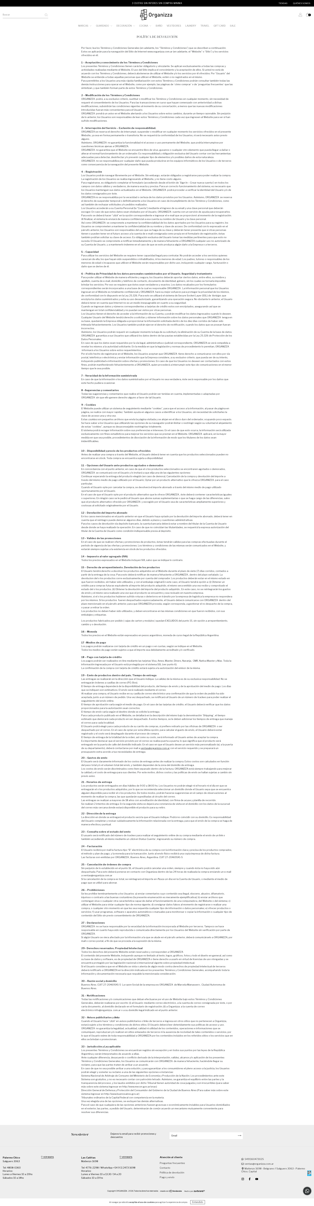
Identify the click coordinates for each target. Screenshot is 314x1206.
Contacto (165, 1167)
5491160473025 (254, 1159)
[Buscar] (46, 15)
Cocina (144, 25)
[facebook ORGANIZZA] (249, 1178)
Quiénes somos (301, 3)
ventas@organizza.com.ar (97, 875)
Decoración (124, 25)
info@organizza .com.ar (107, 1010)
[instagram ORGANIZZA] (243, 1178)
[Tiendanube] (171, 1192)
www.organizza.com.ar (159, 51)
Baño (159, 25)
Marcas (83, 25)
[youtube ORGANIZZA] (256, 1178)
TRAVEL (204, 25)
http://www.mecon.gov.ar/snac (139, 1086)
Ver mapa (48, 1157)
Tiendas (283, 3)
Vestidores (174, 25)
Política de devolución (172, 1172)
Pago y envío (167, 1177)
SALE (233, 25)
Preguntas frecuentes (172, 1163)
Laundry (190, 25)
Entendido (197, 1202)
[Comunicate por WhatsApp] (307, 1191)
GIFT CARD (220, 25)
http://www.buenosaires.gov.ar (121, 1093)
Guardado (103, 25)
